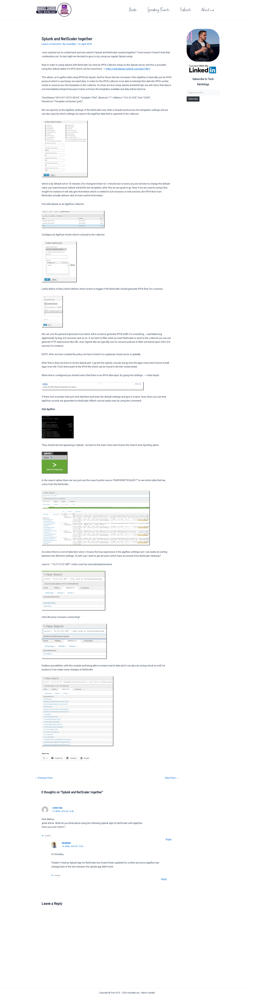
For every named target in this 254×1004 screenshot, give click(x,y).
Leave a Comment (51, 44)
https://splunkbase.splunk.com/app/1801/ (128, 68)
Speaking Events (158, 9)
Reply (169, 839)
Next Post (171, 778)
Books (132, 9)
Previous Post (43, 778)
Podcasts (185, 9)
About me (207, 9)
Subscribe (193, 99)
